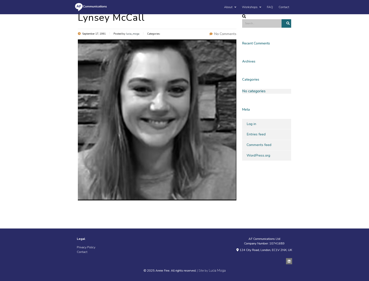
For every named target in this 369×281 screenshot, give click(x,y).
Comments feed (259, 145)
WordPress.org (258, 155)
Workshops (250, 7)
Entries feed (256, 134)
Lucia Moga (217, 270)
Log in (251, 124)
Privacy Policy (86, 247)
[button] (230, 7)
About (228, 7)
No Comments (225, 34)
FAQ (270, 7)
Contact (284, 7)
